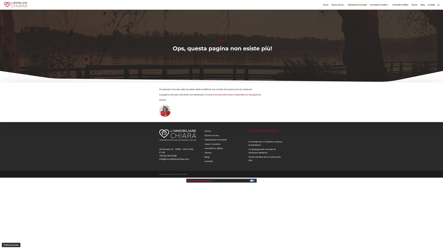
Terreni (415, 5)
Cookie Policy (181, 174)
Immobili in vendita (378, 5)
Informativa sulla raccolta (199, 180)
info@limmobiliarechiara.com (174, 159)
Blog (423, 5)
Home (325, 5)
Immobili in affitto (400, 5)
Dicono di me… (338, 5)
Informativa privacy (167, 174)
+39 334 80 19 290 (168, 156)
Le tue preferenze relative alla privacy (232, 180)
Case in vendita (212, 144)
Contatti (431, 5)
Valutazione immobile (357, 5)
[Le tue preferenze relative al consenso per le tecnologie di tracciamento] (11, 245)
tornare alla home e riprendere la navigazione (238, 94)
